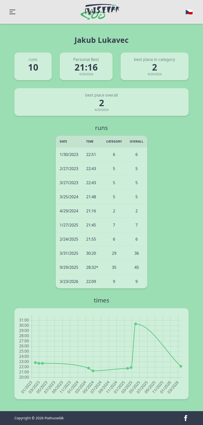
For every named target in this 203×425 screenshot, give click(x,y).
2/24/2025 (69, 239)
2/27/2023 (69, 168)
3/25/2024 (69, 197)
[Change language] (189, 12)
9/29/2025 (69, 267)
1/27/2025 (69, 225)
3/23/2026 (69, 281)
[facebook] (186, 418)
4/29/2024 (69, 211)
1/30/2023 (69, 154)
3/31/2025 (69, 253)
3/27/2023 (69, 182)
